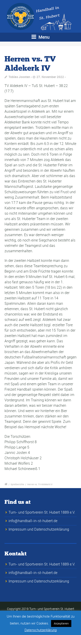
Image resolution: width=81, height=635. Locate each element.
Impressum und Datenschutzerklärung (39, 529)
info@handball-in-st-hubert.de (33, 520)
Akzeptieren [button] (61, 623)
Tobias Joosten (19, 77)
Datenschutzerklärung (41, 630)
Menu (43, 37)
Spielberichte (17, 484)
